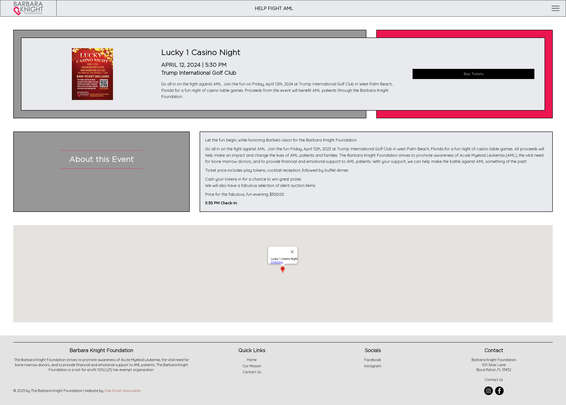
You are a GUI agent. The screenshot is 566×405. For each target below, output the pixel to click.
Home (252, 360)
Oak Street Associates (122, 390)
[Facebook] (499, 390)
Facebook (372, 360)
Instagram (372, 366)
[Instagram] (488, 390)
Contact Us (494, 379)
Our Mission (252, 366)
